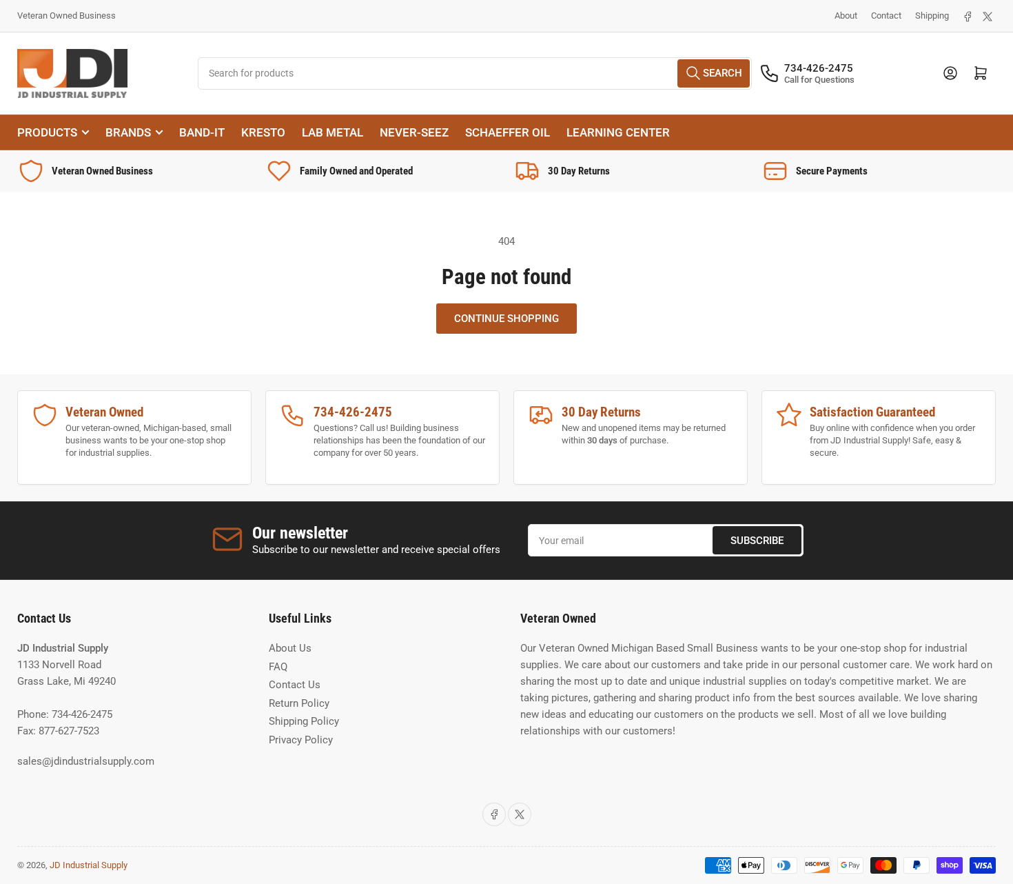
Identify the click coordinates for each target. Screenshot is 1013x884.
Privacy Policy (301, 740)
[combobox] (475, 73)
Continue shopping (506, 318)
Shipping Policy (304, 721)
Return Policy (299, 703)
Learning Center (618, 132)
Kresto (263, 132)
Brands (128, 132)
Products (47, 132)
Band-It (202, 132)
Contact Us (294, 685)
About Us (290, 648)
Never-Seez (414, 132)
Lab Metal (332, 132)
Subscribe (757, 540)
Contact (886, 15)
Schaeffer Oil (507, 132)
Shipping (932, 15)
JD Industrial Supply (88, 865)
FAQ (278, 667)
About (846, 15)
